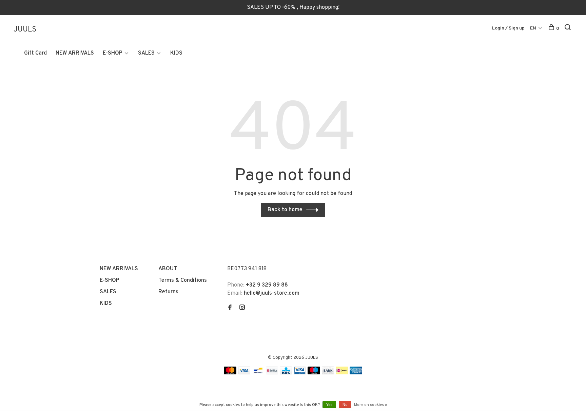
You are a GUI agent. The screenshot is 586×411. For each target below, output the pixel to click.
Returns (168, 292)
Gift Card (35, 53)
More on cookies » (370, 405)
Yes (329, 405)
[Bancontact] (258, 373)
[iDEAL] (342, 373)
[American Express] (356, 373)
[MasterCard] (230, 373)
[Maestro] (314, 373)
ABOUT (167, 269)
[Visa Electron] (300, 373)
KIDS (176, 53)
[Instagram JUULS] (242, 308)
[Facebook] (230, 308)
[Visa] (244, 373)
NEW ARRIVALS (75, 53)
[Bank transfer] (328, 373)
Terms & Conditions (182, 280)
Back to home (285, 210)
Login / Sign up (508, 28)
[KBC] (286, 373)
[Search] (568, 29)
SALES (146, 53)
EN (533, 28)
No (345, 405)
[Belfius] (272, 373)
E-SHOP (112, 53)
